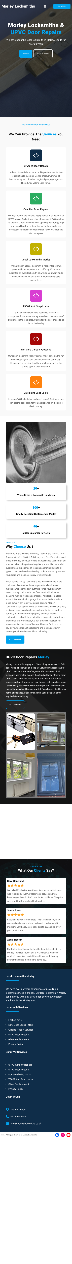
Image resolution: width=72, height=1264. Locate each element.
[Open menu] (45, 7)
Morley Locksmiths (18, 6)
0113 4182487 (43, 53)
